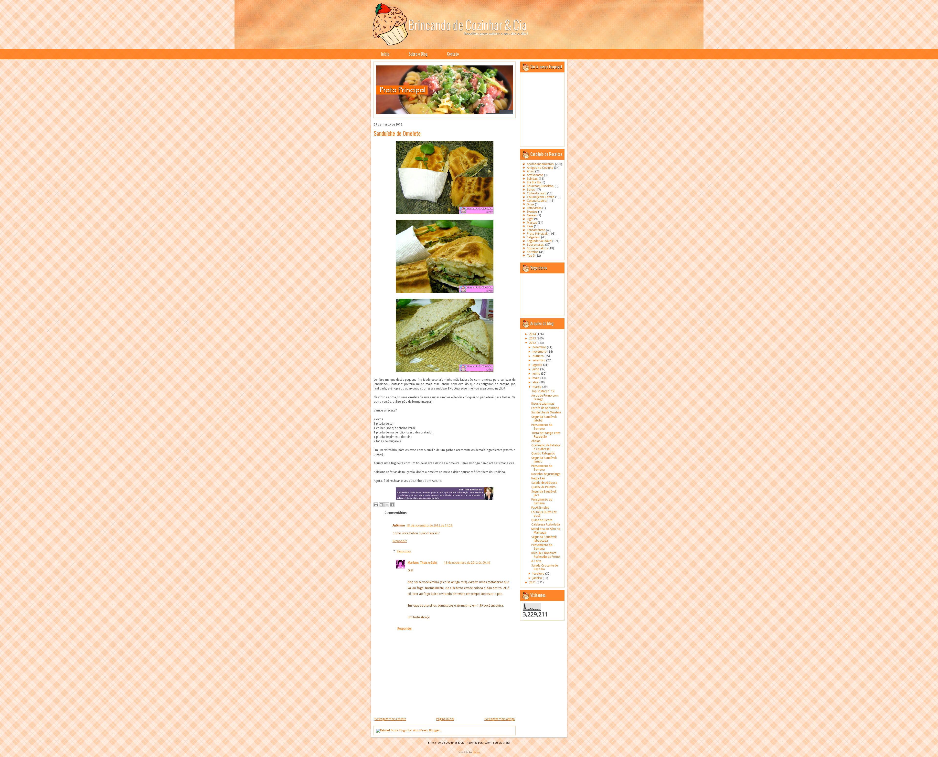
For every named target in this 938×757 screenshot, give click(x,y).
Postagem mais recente (390, 719)
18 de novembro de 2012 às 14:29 (429, 525)
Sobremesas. (535, 244)
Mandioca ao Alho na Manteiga (545, 530)
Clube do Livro (536, 193)
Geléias (532, 215)
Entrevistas (534, 208)
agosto (538, 365)
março (537, 387)
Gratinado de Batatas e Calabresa (545, 447)
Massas (532, 222)
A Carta (536, 561)
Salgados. (533, 237)
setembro (539, 360)
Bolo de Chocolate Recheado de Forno (545, 554)
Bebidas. (532, 178)
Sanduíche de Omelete (397, 133)
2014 (533, 334)
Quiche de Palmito (543, 487)
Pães (530, 226)
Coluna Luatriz (537, 200)
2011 (533, 582)
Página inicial (445, 719)
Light (530, 219)
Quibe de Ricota (541, 520)
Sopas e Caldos (537, 248)
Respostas (404, 551)
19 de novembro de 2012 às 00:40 (467, 562)
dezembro (540, 347)
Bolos (531, 189)
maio (536, 378)
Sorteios (532, 252)
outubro (538, 356)
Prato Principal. (537, 233)
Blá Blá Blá (534, 182)
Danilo (476, 752)
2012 (533, 343)
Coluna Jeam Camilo (540, 197)
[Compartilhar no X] (386, 504)
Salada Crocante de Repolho (544, 567)
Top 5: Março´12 (542, 391)
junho (537, 373)
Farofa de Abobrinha (545, 408)
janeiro (538, 578)
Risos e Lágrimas (542, 403)
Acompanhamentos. (540, 164)
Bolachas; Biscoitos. (540, 186)
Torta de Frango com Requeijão (545, 434)
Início (385, 54)
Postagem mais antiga (499, 719)
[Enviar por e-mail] (375, 504)
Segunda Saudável (539, 241)
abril (536, 382)
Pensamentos (536, 230)
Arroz (530, 171)
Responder (400, 541)
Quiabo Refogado (543, 453)
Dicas (530, 204)
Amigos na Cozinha (540, 167)
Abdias (535, 441)
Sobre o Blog (418, 54)
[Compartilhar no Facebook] (392, 504)
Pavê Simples (540, 507)
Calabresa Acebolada (545, 524)
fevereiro (539, 573)
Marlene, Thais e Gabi (422, 562)
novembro (540, 351)
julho (536, 369)
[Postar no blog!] (381, 504)
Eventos (532, 211)
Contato (453, 54)
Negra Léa (538, 478)
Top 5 (531, 255)
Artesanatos (535, 175)
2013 (533, 338)
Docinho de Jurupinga (545, 474)
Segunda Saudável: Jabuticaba (544, 538)
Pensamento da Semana (541, 426)
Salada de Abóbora (544, 482)
